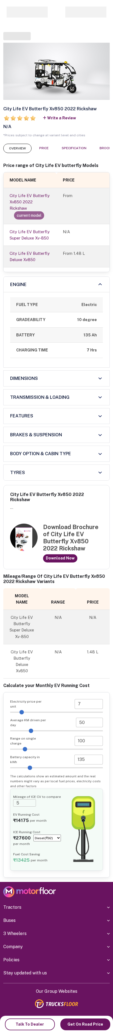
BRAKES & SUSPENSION (36, 434)
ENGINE (18, 284)
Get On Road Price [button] (85, 1024)
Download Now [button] (60, 558)
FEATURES (21, 416)
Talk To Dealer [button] (30, 1024)
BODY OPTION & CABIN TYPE (40, 453)
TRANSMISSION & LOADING (39, 397)
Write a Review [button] (61, 118)
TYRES (17, 472)
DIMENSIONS (24, 378)
